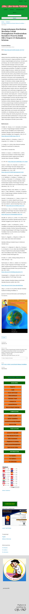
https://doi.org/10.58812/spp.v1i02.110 (10, 136)
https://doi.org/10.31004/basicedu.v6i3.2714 (12, 272)
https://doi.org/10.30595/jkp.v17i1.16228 (17, 161)
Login (25, 1)
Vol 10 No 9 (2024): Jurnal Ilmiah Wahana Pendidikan (12, 23)
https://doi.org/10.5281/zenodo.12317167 (14, 50)
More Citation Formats (8, 358)
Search (14, 18)
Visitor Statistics (6, 490)
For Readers (5, 547)
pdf (4, 337)
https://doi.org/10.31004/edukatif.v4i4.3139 (11, 214)
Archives (12, 9)
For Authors (4, 550)
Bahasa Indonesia (6, 539)
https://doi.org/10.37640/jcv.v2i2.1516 (15, 205)
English (4, 536)
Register (21, 1)
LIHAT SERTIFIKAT (6, 528)
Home (2, 22)
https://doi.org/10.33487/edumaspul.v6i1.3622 (12, 172)
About (14, 12)
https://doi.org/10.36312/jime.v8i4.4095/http (12, 285)
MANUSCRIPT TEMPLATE (14, 377)
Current (5, 9)
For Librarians (5, 552)
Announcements (20, 9)
